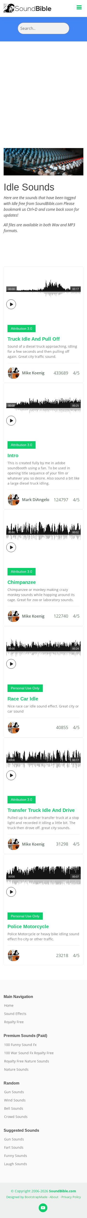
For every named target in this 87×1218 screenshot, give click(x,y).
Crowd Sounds (16, 1116)
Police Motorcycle (28, 926)
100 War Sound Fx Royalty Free (29, 1053)
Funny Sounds (15, 1155)
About (54, 1197)
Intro (12, 455)
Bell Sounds (13, 1108)
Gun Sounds (14, 1092)
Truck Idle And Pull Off (33, 339)
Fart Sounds (13, 1147)
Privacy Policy (71, 1197)
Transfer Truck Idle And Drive (41, 810)
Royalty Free (14, 1022)
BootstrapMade (36, 1197)
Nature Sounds (16, 1069)
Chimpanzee (21, 582)
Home (9, 1005)
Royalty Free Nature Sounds (26, 1061)
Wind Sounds (15, 1100)
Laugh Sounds (15, 1164)
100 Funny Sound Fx (20, 1044)
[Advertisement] (43, 87)
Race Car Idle (22, 698)
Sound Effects (15, 1013)
